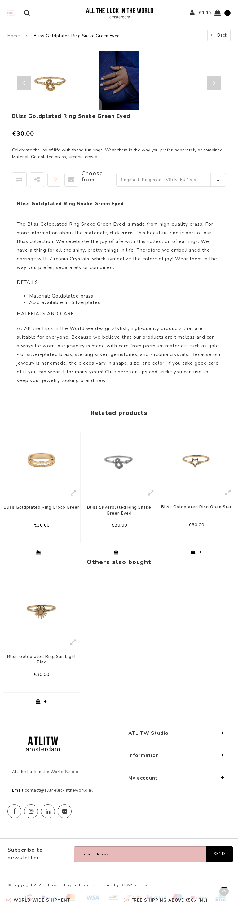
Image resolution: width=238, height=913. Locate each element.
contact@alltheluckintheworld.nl (59, 790)
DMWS (127, 885)
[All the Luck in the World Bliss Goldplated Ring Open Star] (196, 459)
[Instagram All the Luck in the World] (31, 811)
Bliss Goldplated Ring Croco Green (42, 507)
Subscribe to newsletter (25, 853)
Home (13, 36)
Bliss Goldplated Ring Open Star (196, 507)
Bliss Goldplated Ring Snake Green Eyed (77, 36)
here (123, 372)
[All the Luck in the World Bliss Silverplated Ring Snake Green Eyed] (119, 459)
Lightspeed (84, 885)
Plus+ (144, 885)
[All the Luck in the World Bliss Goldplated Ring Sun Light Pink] (41, 608)
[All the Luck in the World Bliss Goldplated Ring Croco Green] (41, 459)
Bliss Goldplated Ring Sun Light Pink (41, 659)
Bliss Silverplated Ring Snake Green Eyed (119, 510)
